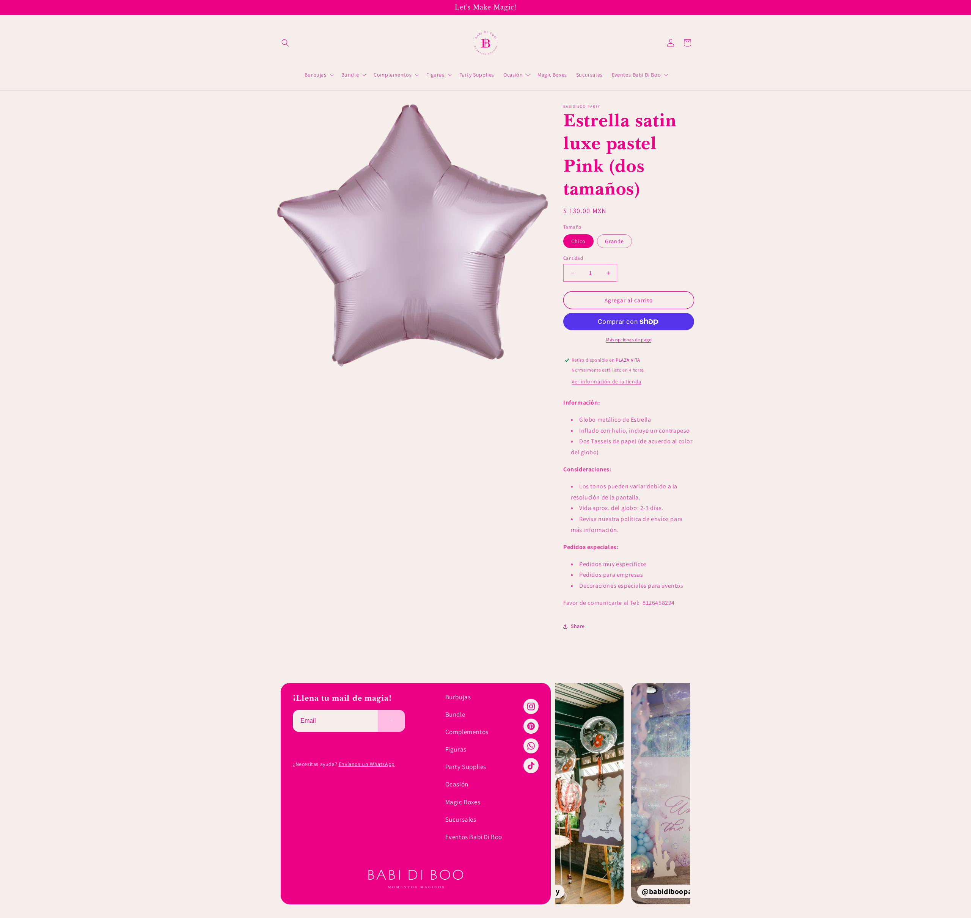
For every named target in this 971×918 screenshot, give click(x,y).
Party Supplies (465, 767)
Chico (578, 241)
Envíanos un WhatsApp (367, 764)
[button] (285, 43)
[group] (622, 793)
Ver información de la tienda (606, 381)
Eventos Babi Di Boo (473, 837)
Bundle (455, 714)
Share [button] (578, 626)
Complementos (467, 732)
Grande (614, 241)
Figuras (456, 749)
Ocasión (456, 784)
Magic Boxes (463, 802)
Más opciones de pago (628, 339)
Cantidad (573, 258)
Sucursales (460, 819)
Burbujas (458, 697)
